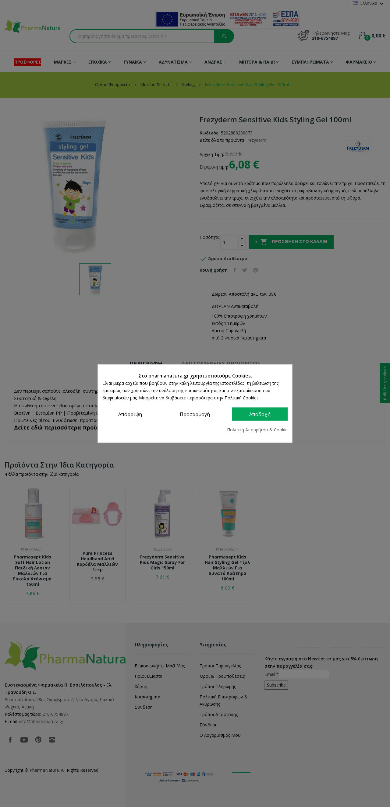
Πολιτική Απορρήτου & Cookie (257, 430)
